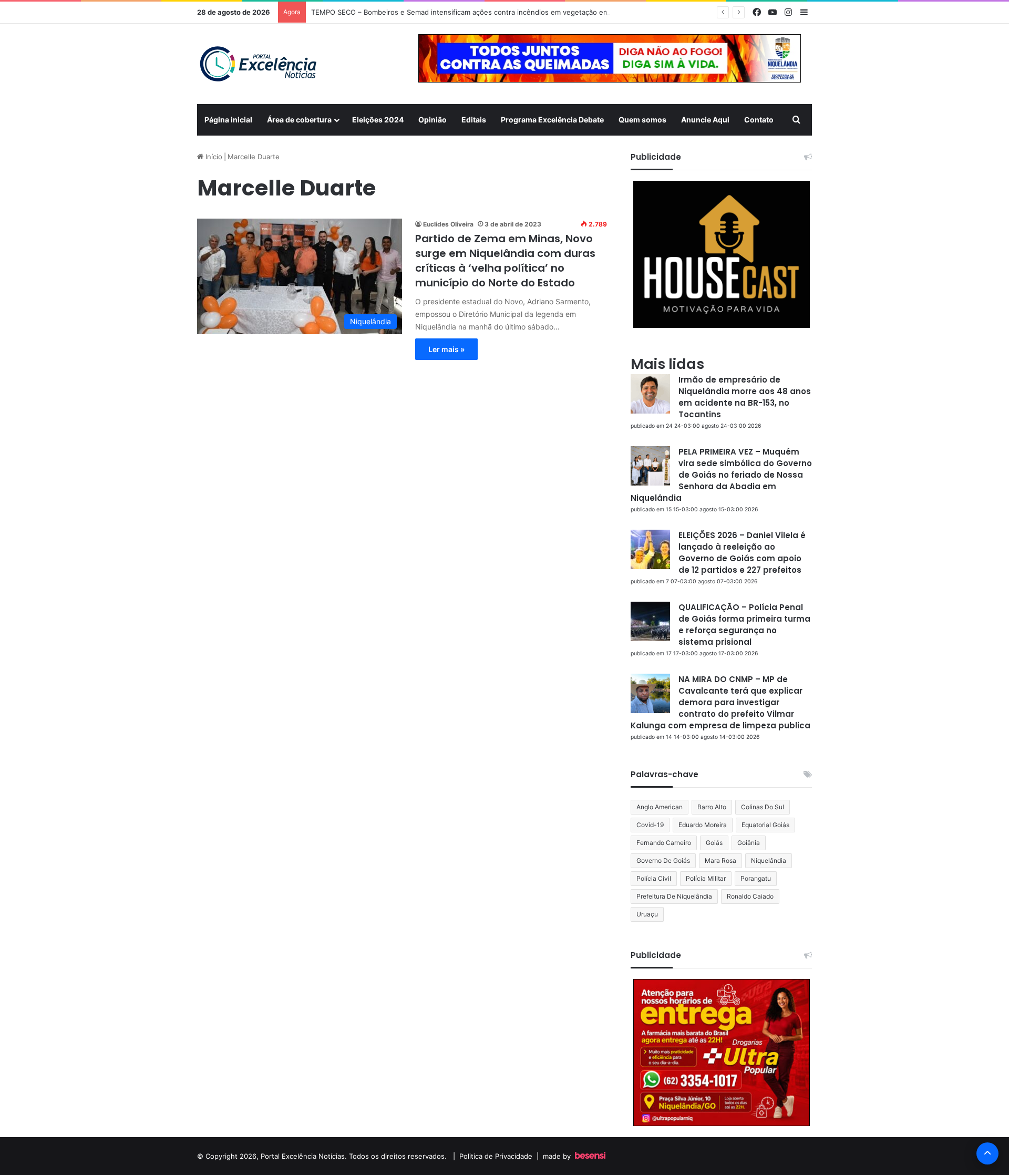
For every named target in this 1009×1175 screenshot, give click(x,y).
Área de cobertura (299, 119)
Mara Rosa (720, 860)
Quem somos (642, 119)
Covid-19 (650, 825)
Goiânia (748, 843)
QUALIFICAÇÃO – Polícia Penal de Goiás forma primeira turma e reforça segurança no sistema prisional (744, 624)
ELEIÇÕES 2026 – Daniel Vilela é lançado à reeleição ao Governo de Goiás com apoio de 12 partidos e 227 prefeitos (742, 552)
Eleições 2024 (378, 119)
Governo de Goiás (663, 860)
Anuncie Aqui (705, 119)
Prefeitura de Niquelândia (674, 896)
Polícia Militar (706, 878)
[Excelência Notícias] (257, 64)
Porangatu (755, 878)
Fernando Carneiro (663, 843)
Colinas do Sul (762, 807)
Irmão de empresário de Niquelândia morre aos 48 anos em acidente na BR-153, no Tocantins (744, 397)
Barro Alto (711, 807)
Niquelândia (768, 860)
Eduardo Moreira (702, 825)
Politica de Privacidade (495, 1156)
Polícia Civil (653, 878)
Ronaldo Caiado (750, 896)
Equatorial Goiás (765, 825)
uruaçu (647, 914)
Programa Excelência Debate (552, 119)
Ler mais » (446, 349)
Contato (759, 119)
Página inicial (228, 119)
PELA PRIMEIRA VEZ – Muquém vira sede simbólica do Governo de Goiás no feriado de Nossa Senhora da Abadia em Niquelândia (721, 474)
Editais (473, 119)
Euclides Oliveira (448, 224)
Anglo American (659, 807)
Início (212, 156)
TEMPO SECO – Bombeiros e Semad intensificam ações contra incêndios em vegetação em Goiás (472, 12)
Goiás (714, 843)
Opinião (432, 119)
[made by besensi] (590, 1156)
